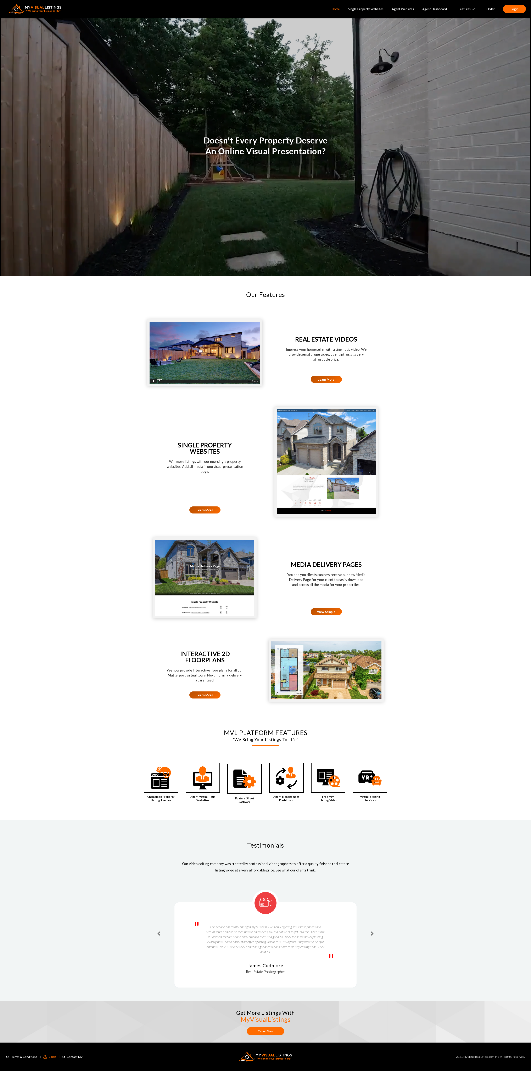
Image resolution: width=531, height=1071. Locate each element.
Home (336, 9)
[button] (159, 926)
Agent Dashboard (434, 9)
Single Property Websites (366, 9)
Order (490, 9)
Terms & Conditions (26, 1057)
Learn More (326, 379)
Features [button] (464, 9)
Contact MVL (75, 1057)
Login (514, 9)
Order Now (265, 1031)
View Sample (326, 612)
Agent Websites (403, 9)
